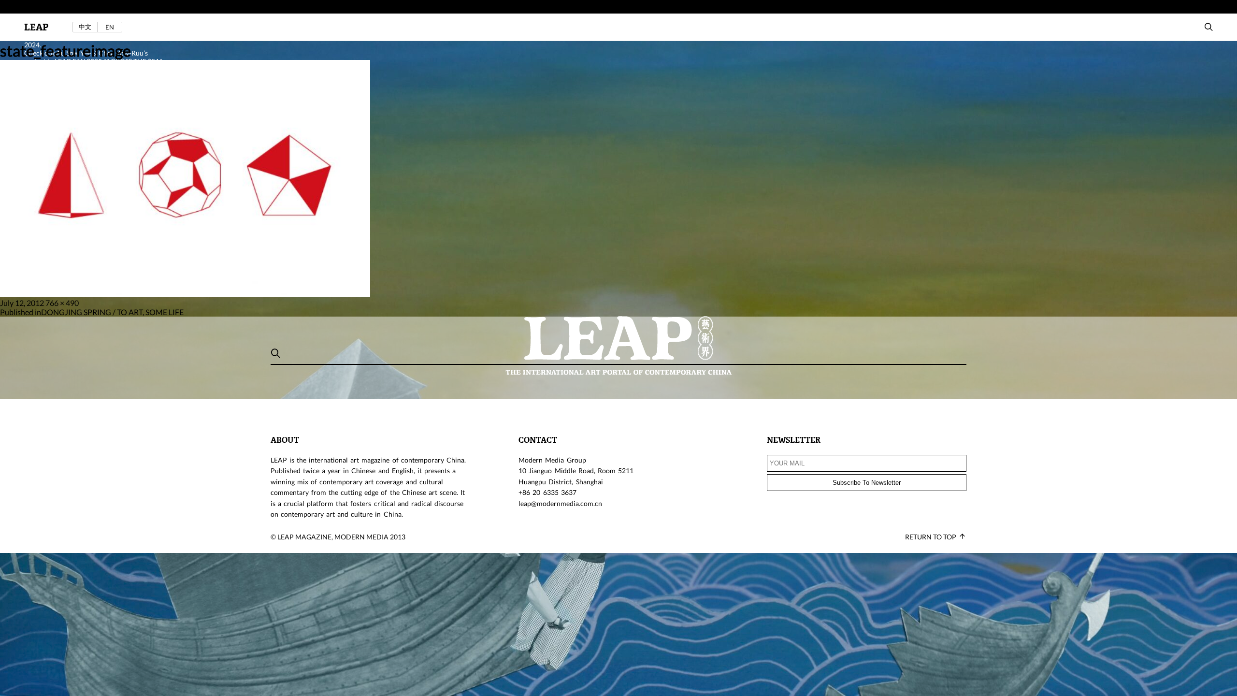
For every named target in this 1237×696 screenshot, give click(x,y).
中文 (85, 26)
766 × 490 (62, 302)
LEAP (36, 27)
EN (109, 27)
